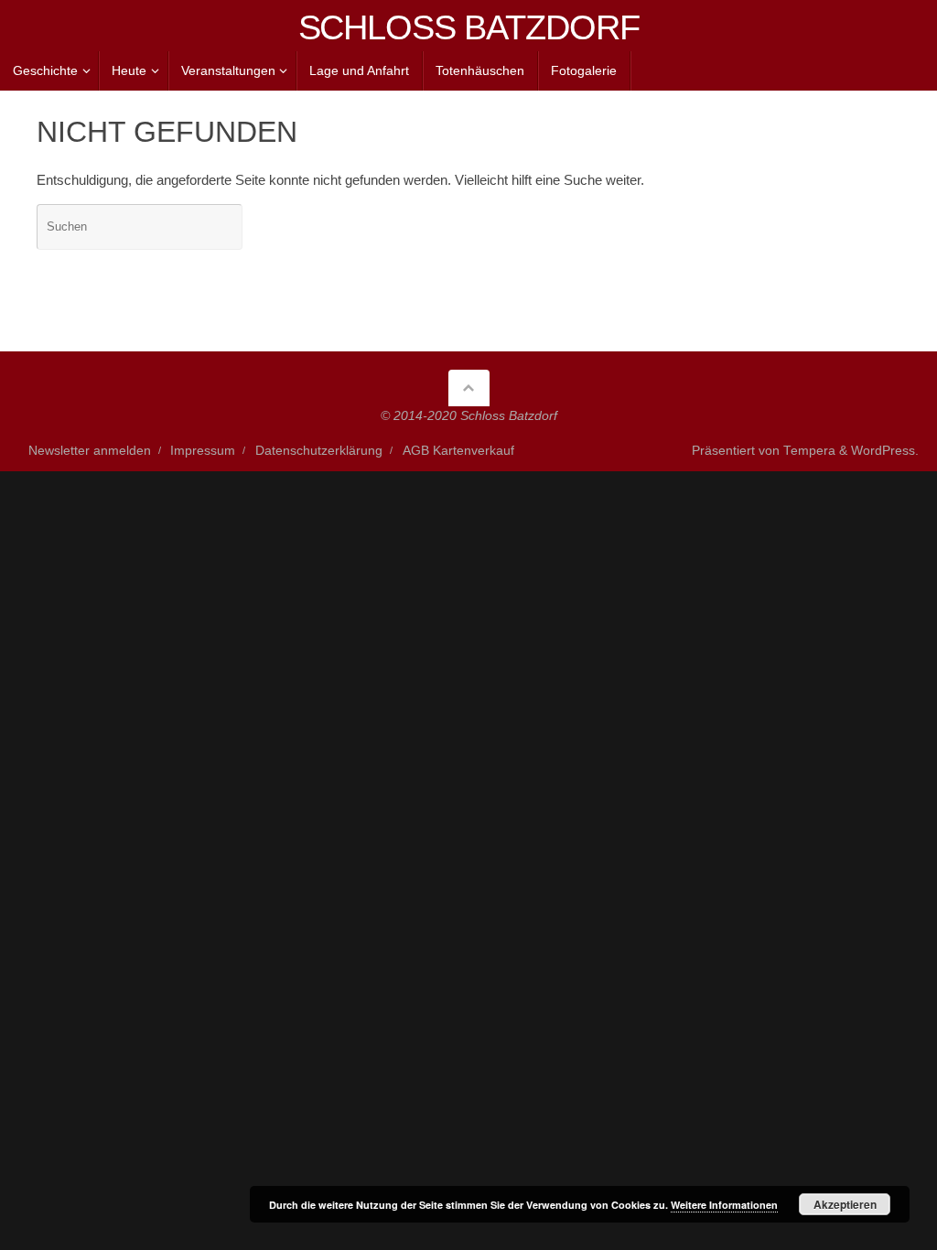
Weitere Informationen (724, 1205)
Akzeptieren (845, 1204)
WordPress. (885, 451)
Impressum (202, 451)
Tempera (809, 451)
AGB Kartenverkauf (458, 451)
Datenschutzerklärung (318, 451)
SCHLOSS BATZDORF (469, 27)
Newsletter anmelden (89, 451)
